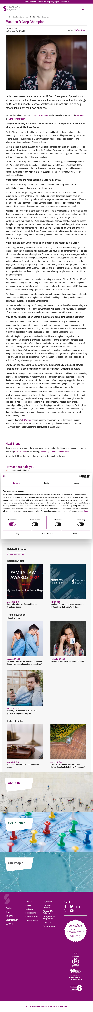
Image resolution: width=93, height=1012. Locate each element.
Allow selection (46, 534)
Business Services (32, 913)
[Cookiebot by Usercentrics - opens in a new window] (80, 476)
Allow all (76, 534)
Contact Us (47, 922)
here (86, 511)
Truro (8, 912)
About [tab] (76, 483)
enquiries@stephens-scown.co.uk (58, 2)
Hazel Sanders (41, 115)
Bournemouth (12, 919)
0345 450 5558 (42, 2)
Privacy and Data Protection (48, 912)
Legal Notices (48, 901)
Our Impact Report (49, 926)
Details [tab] (46, 483)
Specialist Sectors (32, 920)
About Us (29, 901)
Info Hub (8, 17)
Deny (17, 534)
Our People (29, 909)
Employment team (17, 118)
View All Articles (13, 618)
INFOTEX (64, 1007)
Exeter (9, 908)
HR (79, 115)
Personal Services (32, 916)
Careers (28, 905)
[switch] (35, 524)
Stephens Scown (79, 30)
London (9, 923)
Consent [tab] (16, 483)
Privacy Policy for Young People (49, 917)
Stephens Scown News (21, 17)
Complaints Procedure (47, 906)
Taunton (9, 916)
